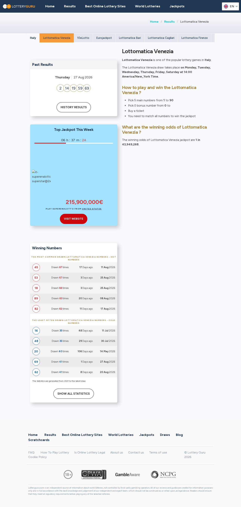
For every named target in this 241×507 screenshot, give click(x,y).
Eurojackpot (104, 38)
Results (169, 21)
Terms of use (158, 452)
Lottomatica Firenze (194, 38)
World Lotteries (147, 6)
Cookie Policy (37, 457)
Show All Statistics (73, 393)
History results (74, 107)
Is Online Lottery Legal (89, 452)
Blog (179, 435)
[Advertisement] (84, 173)
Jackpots (177, 6)
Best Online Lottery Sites (105, 6)
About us (116, 452)
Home (154, 21)
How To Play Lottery (54, 452)
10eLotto (83, 38)
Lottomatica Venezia (56, 38)
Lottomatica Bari (130, 38)
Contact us (136, 452)
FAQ (31, 452)
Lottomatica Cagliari (161, 38)
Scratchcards (39, 440)
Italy (33, 38)
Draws (165, 435)
